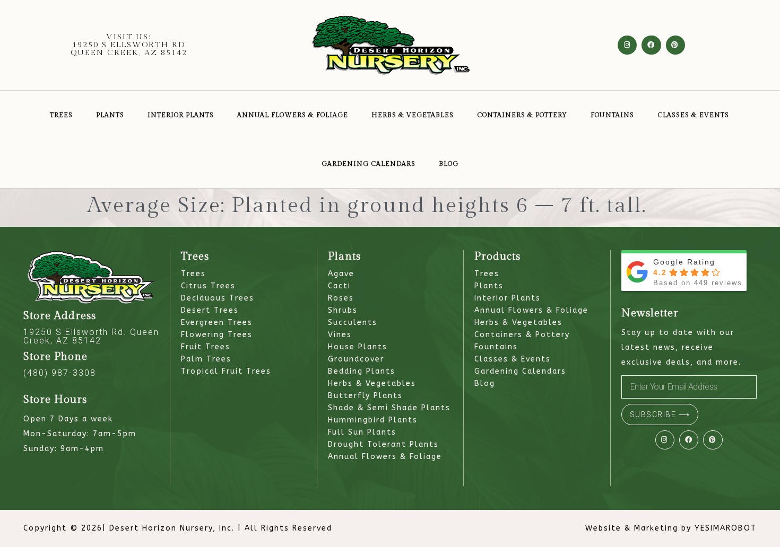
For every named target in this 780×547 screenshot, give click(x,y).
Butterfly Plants (365, 395)
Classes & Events (693, 115)
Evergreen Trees (217, 322)
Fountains (612, 115)
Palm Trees (206, 359)
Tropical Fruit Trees (226, 371)
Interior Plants (181, 115)
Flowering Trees (217, 334)
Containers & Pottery (522, 115)
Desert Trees (210, 310)
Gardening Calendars (368, 163)
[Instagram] (627, 45)
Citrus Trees (208, 285)
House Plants (357, 346)
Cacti (339, 285)
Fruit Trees (205, 346)
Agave (341, 273)
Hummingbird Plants (373, 420)
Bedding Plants (361, 371)
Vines (340, 334)
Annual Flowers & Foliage (292, 115)
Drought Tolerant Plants (383, 444)
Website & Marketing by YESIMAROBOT (671, 528)
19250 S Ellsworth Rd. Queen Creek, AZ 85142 (91, 336)
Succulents (352, 322)
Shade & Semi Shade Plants (389, 407)
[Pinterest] (675, 45)
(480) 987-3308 (59, 373)
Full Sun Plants (362, 432)
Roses (341, 298)
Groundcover (356, 359)
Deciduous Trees (217, 298)
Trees (61, 115)
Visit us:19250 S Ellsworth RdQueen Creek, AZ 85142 (129, 44)
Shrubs (343, 310)
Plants (110, 115)
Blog (448, 163)
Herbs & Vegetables (412, 115)
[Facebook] (651, 45)
